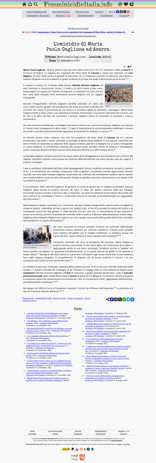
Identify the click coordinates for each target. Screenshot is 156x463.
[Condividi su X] (120, 299)
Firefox (119, 444)
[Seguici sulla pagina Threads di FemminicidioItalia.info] (121, 11)
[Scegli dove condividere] (132, 299)
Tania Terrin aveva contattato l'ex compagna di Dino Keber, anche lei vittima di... (81, 32)
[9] (117, 235)
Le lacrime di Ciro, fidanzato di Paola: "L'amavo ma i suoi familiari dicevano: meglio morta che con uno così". (48, 344)
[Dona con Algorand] (88, 449)
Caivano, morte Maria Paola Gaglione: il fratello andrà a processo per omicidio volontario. (107, 317)
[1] (126, 79)
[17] (62, 291)
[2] (128, 79)
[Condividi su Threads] (116, 299)
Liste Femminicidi (36, 11)
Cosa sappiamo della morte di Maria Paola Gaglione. (47, 336)
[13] (54, 282)
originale (41, 318)
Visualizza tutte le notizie (78, 28)
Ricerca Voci (82, 11)
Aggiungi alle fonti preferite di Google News (78, 36)
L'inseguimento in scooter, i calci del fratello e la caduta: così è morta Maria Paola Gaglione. (48, 371)
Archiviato (30, 318)
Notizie (99, 11)
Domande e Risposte (38, 15)
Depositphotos (116, 440)
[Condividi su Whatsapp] (124, 299)
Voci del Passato (61, 11)
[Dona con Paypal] (72, 449)
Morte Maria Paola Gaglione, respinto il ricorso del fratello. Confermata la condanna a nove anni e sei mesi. (107, 357)
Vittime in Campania (75, 298)
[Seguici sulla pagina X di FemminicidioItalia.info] (124, 11)
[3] (110, 131)
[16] (60, 291)
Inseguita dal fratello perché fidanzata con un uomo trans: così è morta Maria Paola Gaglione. (47, 314)
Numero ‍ (63, 15)
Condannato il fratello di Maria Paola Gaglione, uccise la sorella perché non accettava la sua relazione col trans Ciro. (108, 348)
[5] (114, 149)
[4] (111, 131)
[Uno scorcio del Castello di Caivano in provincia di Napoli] (37, 234)
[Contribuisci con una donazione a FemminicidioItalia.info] (126, 4)
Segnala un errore (29, 300)
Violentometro (85, 15)
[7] (40, 198)
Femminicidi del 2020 (43, 298)
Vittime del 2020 (59, 298)
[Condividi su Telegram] (128, 299)
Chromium (126, 444)
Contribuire (106, 15)
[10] (119, 235)
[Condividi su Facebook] (112, 299)
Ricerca (87, 298)
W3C (57, 444)
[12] (71, 260)
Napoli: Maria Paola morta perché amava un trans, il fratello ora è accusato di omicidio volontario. (47, 379)
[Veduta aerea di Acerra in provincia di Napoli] (119, 93)
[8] (63, 220)
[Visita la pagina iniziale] (24, 4)
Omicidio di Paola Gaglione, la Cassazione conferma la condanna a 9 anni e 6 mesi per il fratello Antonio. (107, 367)
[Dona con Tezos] (92, 449)
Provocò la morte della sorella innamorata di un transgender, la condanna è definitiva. (104, 377)
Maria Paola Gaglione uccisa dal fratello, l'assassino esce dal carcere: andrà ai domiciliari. (108, 332)
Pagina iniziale (28, 298)
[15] (115, 288)
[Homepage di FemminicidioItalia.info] (78, 4)
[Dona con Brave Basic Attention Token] (77, 449)
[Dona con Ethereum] (85, 449)
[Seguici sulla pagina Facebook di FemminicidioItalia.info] (117, 11)
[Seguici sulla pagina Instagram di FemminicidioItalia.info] (128, 11)
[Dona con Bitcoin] (81, 449)
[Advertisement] (78, 408)
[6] (46, 180)
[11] (38, 254)
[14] (56, 282)
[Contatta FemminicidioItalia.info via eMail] (120, 4)
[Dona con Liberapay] (66, 449)
